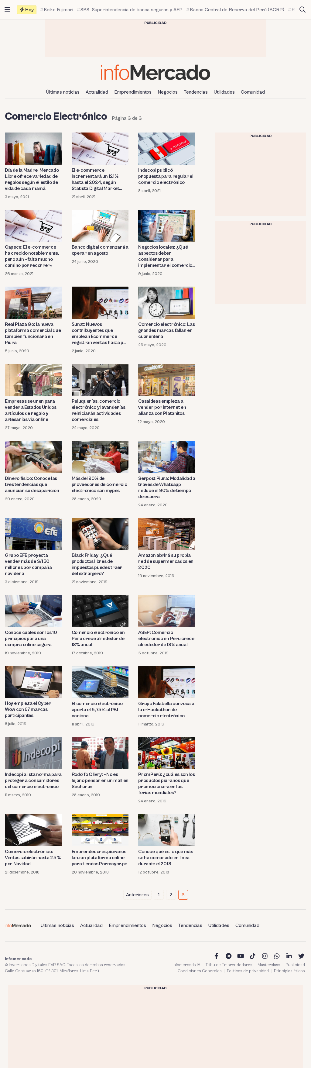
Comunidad (253, 92)
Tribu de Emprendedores (229, 965)
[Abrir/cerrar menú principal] (7, 10)
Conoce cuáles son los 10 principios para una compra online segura (31, 638)
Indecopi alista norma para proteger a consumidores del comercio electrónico (33, 780)
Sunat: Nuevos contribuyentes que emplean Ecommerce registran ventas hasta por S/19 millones (100, 334)
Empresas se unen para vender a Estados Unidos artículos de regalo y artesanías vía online (30, 410)
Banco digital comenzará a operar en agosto (100, 250)
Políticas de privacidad (248, 971)
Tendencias (196, 92)
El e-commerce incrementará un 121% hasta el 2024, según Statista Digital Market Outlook (95, 179)
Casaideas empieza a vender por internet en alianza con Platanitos (162, 407)
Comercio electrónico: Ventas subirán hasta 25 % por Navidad (33, 857)
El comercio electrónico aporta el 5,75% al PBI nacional (97, 709)
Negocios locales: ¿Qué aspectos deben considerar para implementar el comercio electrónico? (165, 256)
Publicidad (295, 965)
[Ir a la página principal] (155, 72)
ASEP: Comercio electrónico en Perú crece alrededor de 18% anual (166, 638)
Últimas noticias (63, 92)
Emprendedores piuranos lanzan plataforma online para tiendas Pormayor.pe (99, 857)
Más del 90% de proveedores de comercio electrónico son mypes (99, 484)
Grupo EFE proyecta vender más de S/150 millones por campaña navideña (28, 564)
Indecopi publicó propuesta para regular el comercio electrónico (165, 176)
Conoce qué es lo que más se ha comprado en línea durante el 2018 (165, 857)
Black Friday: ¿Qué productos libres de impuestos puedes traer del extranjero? (97, 564)
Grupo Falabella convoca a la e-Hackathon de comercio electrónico (166, 709)
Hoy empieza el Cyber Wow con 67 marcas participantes (28, 709)
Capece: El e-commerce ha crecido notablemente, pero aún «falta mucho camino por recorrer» (32, 256)
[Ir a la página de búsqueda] (302, 10)
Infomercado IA (186, 965)
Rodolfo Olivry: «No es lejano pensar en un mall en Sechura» (100, 780)
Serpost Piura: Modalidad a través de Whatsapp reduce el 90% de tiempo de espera (166, 487)
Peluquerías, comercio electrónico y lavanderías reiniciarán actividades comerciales (98, 410)
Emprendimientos (133, 92)
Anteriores (137, 894)
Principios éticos (289, 971)
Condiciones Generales (200, 971)
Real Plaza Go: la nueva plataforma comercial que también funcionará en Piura (33, 333)
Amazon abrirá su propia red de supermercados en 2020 (165, 561)
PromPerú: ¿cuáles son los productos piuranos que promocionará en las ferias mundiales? (166, 783)
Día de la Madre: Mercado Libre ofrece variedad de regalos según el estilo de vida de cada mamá (32, 179)
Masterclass (269, 965)
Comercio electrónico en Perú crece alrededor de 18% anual (98, 638)
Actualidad (97, 92)
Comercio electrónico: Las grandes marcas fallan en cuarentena (166, 330)
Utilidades (224, 92)
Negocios (168, 92)
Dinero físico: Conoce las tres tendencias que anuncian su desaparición (32, 484)
